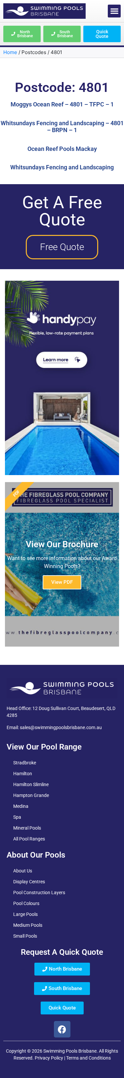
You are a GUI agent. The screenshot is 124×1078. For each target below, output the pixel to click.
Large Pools (25, 914)
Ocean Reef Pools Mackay (62, 148)
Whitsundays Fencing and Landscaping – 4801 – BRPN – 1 (62, 127)
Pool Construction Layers (39, 892)
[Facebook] (62, 1029)
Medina (20, 806)
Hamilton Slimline (31, 784)
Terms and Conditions (88, 1058)
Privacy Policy (49, 1058)
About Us (22, 870)
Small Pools (25, 936)
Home (10, 52)
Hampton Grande (31, 795)
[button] (114, 11)
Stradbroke (24, 762)
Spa (17, 817)
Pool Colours (26, 903)
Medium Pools (27, 925)
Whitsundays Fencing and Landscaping (62, 167)
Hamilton (22, 773)
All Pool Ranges (29, 838)
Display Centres (29, 881)
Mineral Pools (27, 828)
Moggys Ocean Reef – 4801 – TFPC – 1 (62, 104)
